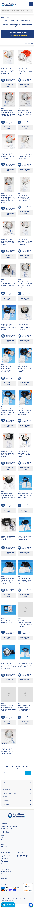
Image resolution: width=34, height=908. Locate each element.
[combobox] (17, 11)
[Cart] (26, 4)
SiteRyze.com (9, 900)
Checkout (3, 842)
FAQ (2, 873)
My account (4, 878)
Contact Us (4, 846)
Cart (2, 839)
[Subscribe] (28, 773)
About (2, 835)
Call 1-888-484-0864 (9, 85)
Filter (5, 43)
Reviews (3, 876)
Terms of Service (5, 869)
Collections (8, 17)
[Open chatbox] (31, 905)
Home (2, 17)
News (2, 844)
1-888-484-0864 (18, 35)
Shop (2, 837)
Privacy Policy (4, 867)
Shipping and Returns (6, 871)
